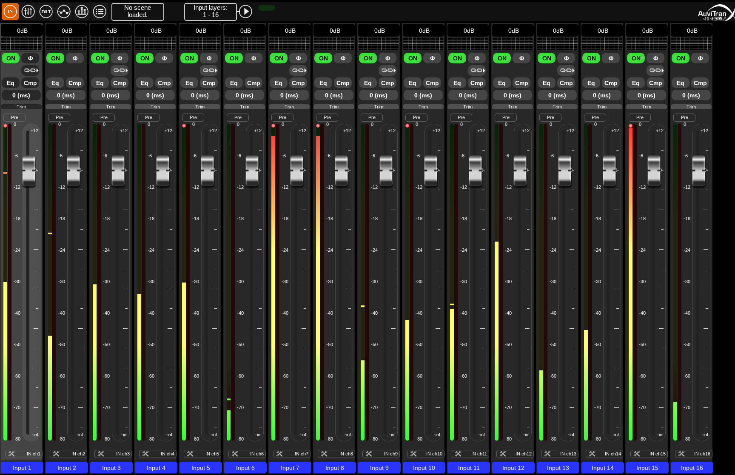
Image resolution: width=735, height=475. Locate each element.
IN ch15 (658, 453)
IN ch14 (613, 453)
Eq (10, 83)
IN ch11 (479, 453)
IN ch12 (524, 453)
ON (10, 58)
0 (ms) (21, 95)
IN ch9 (391, 453)
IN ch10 (434, 453)
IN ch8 (346, 453)
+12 (34, 130)
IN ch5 (212, 453)
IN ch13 (568, 453)
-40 (17, 313)
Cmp (30, 83)
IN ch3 (123, 453)
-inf (35, 434)
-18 (17, 218)
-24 (17, 250)
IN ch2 (78, 453)
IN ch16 (702, 453)
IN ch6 (257, 453)
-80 (17, 438)
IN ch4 (167, 453)
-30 (17, 281)
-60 (17, 375)
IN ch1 (33, 453)
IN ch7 (301, 453)
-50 (17, 344)
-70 (17, 407)
